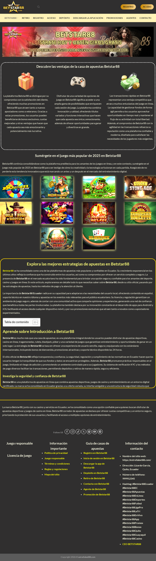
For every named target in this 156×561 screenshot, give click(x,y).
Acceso (51, 18)
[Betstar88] (17, 7)
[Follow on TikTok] (78, 431)
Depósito (64, 18)
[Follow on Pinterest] (89, 431)
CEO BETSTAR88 (131, 544)
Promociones (114, 18)
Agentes (131, 18)
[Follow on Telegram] (100, 431)
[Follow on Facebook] (67, 431)
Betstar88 (10, 18)
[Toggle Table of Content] (33, 322)
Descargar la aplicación (88, 18)
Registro (38, 18)
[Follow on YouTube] (94, 431)
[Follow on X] (83, 431)
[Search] (38, 7)
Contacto (145, 18)
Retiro (26, 18)
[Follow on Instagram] (72, 431)
